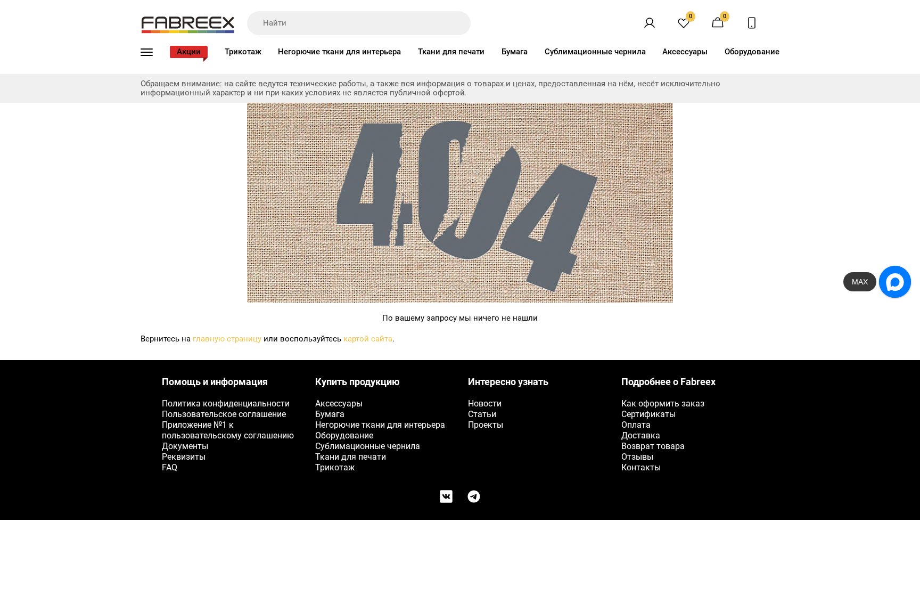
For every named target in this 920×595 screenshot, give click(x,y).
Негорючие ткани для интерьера (339, 51)
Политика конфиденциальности (226, 403)
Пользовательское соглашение (224, 414)
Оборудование (752, 51)
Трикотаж (243, 51)
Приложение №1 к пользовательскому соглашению (228, 430)
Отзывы (637, 457)
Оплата (636, 425)
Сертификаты (648, 414)
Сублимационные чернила (595, 51)
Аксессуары (685, 51)
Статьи (482, 414)
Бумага (515, 51)
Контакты (641, 467)
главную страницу (227, 339)
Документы (185, 446)
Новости (485, 403)
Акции (189, 51)
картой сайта (367, 339)
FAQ (169, 467)
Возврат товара (653, 446)
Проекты (485, 425)
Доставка (640, 435)
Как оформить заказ (662, 403)
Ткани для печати (451, 51)
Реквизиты (184, 457)
